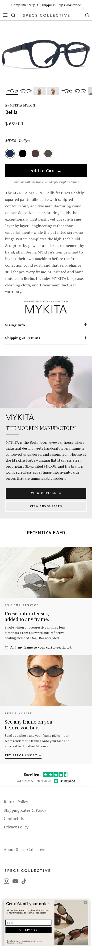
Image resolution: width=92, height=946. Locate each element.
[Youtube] (15, 881)
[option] (46, 53)
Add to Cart (45, 171)
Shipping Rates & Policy (25, 810)
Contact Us (14, 818)
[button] (85, 902)
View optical (43, 493)
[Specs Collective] (46, 15)
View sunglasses (46, 506)
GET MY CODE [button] (29, 930)
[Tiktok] (24, 881)
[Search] (15, 15)
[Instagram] (6, 881)
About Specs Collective (24, 849)
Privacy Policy (16, 827)
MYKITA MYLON (22, 105)
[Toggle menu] (5, 15)
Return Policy (16, 801)
